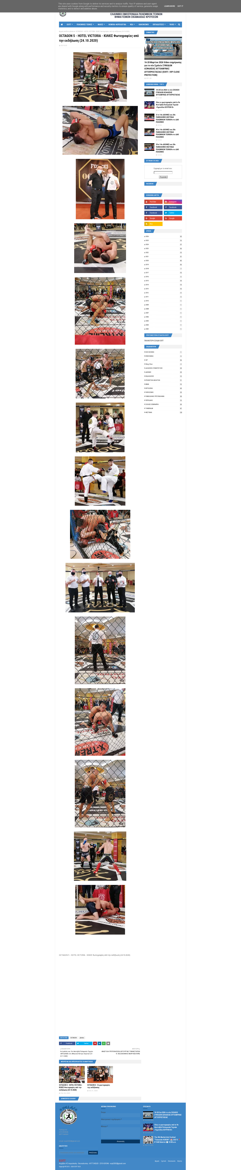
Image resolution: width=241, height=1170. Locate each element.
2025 (164, 240)
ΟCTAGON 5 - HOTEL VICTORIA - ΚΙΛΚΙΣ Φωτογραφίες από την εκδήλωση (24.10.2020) (70, 1087)
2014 (164, 285)
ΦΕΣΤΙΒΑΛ (163, 412)
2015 (164, 281)
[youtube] (153, 202)
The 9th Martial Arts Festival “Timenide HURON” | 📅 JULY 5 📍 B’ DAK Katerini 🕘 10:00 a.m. (167, 1139)
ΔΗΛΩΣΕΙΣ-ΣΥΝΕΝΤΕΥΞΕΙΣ (163, 368)
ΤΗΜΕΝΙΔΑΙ (163, 408)
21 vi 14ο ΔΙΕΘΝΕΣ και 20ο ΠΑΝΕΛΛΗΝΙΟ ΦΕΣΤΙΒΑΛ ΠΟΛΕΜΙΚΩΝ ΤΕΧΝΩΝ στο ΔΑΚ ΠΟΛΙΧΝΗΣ (167, 118)
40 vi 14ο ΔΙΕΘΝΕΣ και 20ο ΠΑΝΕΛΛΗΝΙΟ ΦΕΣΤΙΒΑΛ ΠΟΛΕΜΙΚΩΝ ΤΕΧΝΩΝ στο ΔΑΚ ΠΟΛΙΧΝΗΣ (167, 133)
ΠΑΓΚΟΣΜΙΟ (163, 392)
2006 (163, 317)
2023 (164, 248)
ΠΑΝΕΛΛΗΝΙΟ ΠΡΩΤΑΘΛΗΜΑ (163, 396)
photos (72, 31)
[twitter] (173, 213)
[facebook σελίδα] (153, 207)
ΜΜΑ (163, 384)
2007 (163, 313)
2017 (164, 273)
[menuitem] (62, 24)
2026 (164, 236)
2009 (163, 305)
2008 (163, 309)
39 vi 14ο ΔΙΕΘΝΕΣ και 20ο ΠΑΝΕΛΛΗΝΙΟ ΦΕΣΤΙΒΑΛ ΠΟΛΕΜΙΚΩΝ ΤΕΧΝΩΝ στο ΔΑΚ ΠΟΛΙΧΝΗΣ (167, 148)
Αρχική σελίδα (63, 31)
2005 (163, 321)
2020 (164, 260)
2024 (164, 244)
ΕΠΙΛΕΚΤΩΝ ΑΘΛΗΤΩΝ (163, 380)
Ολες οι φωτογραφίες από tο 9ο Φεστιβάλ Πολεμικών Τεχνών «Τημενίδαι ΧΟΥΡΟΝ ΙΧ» (168, 104)
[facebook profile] (153, 213)
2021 (164, 256)
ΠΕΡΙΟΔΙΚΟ (163, 400)
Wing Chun (163, 364)
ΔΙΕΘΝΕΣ (163, 372)
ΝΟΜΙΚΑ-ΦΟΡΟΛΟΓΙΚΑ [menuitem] (117, 25)
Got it (180, 6)
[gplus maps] (153, 218)
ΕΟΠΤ (62, 1160)
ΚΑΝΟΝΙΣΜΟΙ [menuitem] (144, 25)
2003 (163, 329)
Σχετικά (163, 1161)
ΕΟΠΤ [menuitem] (69, 25)
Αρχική (157, 1161)
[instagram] (173, 202)
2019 (164, 264)
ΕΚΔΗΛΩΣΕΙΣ (163, 376)
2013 (164, 289)
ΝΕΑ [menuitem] (131, 25)
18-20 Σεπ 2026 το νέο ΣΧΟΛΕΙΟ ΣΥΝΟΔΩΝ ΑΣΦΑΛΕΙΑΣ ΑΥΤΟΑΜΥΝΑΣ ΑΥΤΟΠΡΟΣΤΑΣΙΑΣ (168, 92)
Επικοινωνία (171, 1161)
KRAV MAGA (163, 356)
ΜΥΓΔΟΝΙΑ (163, 388)
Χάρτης (179, 1161)
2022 (164, 252)
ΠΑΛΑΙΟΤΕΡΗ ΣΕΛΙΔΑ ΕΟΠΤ (154, 341)
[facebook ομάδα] (173, 207)
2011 (163, 297)
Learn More (169, 6)
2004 (163, 325)
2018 (163, 268)
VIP (163, 360)
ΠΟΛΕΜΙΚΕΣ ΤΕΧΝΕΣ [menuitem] (84, 25)
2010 (163, 301)
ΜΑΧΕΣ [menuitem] (100, 25)
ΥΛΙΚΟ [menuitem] (171, 25)
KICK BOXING (163, 352)
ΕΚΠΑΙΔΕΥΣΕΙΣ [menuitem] (158, 25)
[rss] (153, 224)
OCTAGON (73, 1038)
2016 (163, 277)
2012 (163, 293)
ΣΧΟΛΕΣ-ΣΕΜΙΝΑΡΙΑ (163, 404)
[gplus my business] (173, 218)
